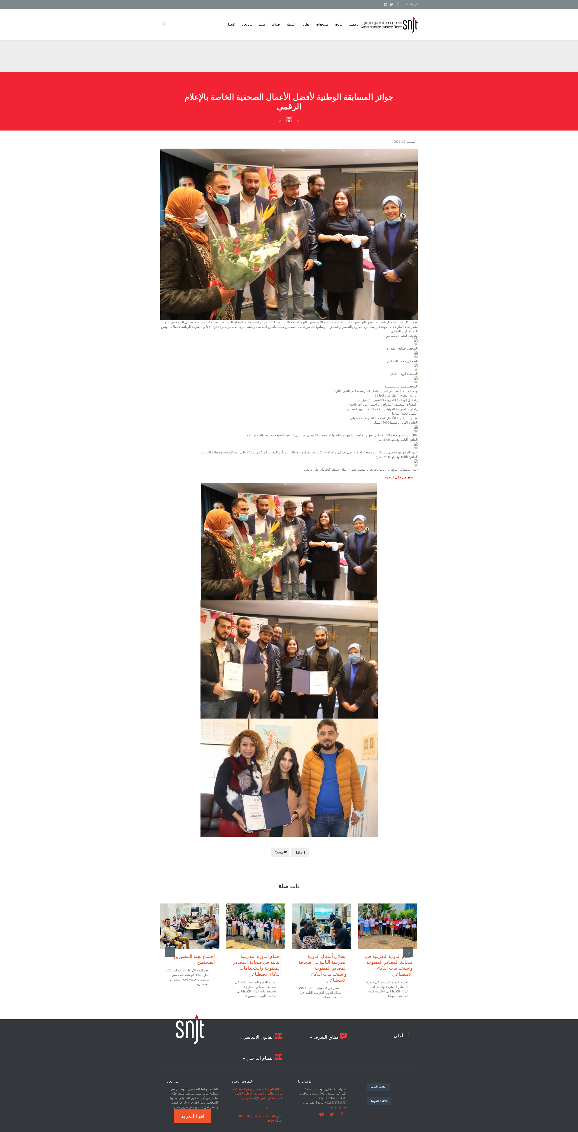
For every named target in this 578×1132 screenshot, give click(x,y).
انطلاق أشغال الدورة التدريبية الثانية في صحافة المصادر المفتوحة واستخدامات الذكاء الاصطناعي (322, 968)
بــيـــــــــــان (274, 1107)
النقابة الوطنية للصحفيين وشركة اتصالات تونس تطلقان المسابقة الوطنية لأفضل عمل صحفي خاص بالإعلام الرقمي (257, 1093)
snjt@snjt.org (338, 1107)
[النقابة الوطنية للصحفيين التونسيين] (389, 24)
